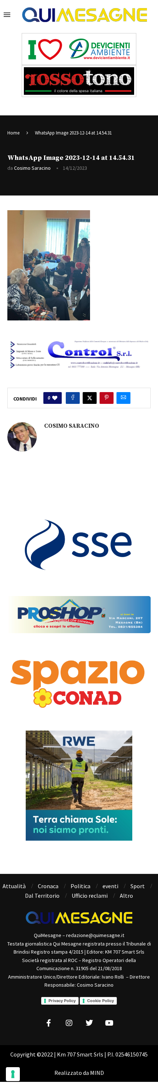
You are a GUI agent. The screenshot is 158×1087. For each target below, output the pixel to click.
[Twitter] (89, 1023)
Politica (80, 886)
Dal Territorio (42, 895)
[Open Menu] (7, 14)
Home (13, 133)
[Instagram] (69, 1023)
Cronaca (48, 886)
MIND (97, 1072)
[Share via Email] (123, 398)
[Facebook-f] (49, 1023)
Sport (137, 886)
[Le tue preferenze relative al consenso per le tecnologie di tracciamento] (13, 1074)
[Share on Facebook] (73, 398)
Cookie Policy (100, 1000)
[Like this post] (54, 398)
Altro (126, 895)
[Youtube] (109, 1023)
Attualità (14, 886)
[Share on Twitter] (90, 398)
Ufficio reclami (90, 895)
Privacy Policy (62, 1000)
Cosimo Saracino (32, 168)
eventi (110, 886)
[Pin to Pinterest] (107, 398)
